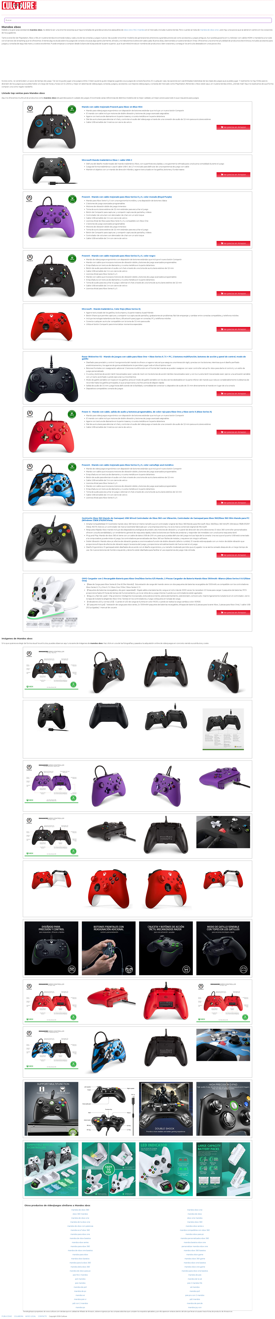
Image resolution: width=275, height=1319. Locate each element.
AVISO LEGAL (30, 1316)
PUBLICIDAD (7, 1316)
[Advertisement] (137, 62)
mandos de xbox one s (209, 30)
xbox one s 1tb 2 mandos (134, 30)
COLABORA (18, 1316)
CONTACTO (42, 1316)
